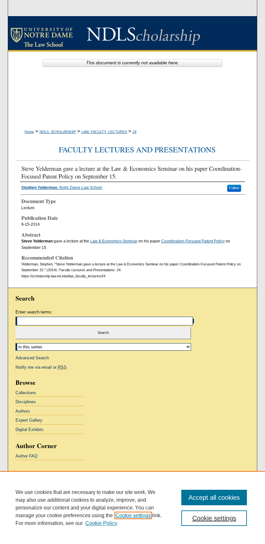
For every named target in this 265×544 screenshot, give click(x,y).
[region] (132, 507)
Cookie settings (133, 515)
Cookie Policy (101, 523)
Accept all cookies (214, 497)
